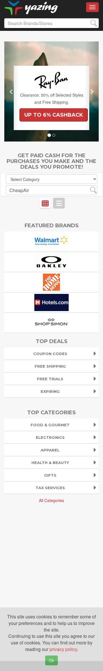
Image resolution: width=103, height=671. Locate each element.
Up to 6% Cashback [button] (53, 115)
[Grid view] (45, 203)
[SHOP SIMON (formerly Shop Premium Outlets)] (51, 322)
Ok (51, 660)
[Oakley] (51, 261)
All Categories (51, 500)
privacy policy (63, 649)
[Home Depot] (51, 281)
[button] (11, 91)
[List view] (59, 203)
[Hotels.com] (51, 301)
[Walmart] (51, 241)
